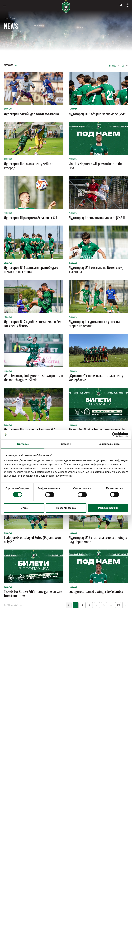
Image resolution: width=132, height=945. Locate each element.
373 (118, 605)
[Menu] (4, 5)
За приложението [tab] (109, 444)
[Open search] (121, 5)
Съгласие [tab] (23, 444)
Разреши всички (108, 507)
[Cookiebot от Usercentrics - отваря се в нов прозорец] (114, 434)
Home (6, 18)
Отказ (24, 507)
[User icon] (127, 5)
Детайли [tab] (66, 444)
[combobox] (114, 65)
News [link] (14, 18)
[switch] (49, 494)
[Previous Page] (125, 605)
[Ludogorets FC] (66, 6)
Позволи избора (66, 507)
